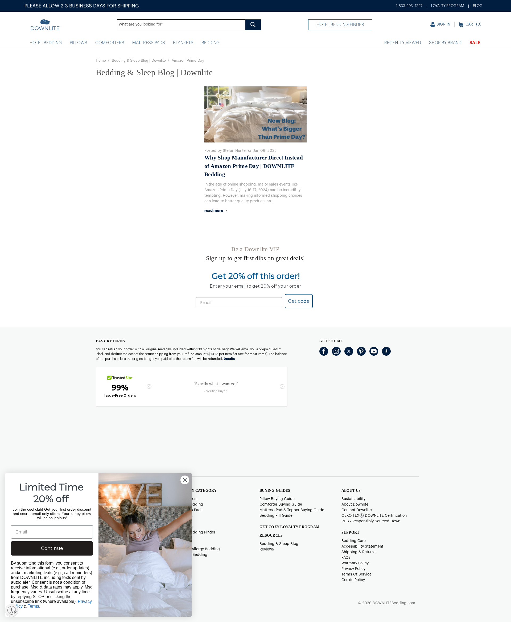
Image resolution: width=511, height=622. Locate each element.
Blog (478, 6)
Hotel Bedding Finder (340, 25)
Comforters (109, 43)
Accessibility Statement (362, 546)
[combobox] (189, 24)
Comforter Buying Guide (280, 504)
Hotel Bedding (46, 43)
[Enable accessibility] (11, 610)
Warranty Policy (355, 563)
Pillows (78, 43)
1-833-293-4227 (409, 6)
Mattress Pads (148, 43)
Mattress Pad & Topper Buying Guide (291, 510)
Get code (299, 301)
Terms (33, 606)
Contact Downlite (356, 510)
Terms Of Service (356, 574)
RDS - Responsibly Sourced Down (370, 521)
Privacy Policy (353, 569)
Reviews (266, 549)
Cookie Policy (353, 580)
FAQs (345, 558)
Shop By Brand (445, 43)
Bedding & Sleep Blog (278, 544)
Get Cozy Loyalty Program (289, 527)
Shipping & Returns (358, 552)
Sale (474, 43)
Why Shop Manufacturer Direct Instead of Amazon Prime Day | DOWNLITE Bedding (253, 166)
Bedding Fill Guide (275, 516)
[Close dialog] (184, 480)
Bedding (210, 43)
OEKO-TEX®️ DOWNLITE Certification (374, 516)
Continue (52, 548)
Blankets (183, 43)
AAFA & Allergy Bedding (199, 549)
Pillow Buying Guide (277, 499)
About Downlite (354, 504)
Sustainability (353, 499)
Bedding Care (353, 541)
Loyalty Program (447, 6)
